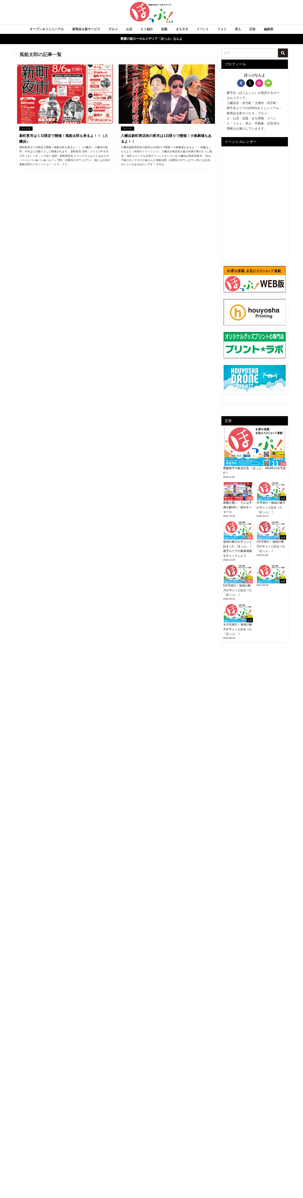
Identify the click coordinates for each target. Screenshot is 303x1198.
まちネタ (182, 29)
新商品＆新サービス (86, 29)
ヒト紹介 (147, 29)
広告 (252, 29)
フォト (222, 29)
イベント (203, 29)
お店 (129, 29)
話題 (164, 29)
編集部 (268, 29)
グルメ (113, 29)
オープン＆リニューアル (47, 29)
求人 (238, 29)
